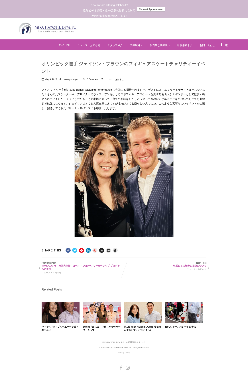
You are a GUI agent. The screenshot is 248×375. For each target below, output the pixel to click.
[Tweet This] (74, 250)
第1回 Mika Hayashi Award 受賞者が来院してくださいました (142, 328)
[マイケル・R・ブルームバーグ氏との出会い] (61, 322)
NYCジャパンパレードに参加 (180, 326)
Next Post (189, 264)
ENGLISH (64, 45)
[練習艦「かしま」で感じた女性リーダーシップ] (102, 322)
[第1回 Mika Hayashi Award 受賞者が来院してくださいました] (143, 322)
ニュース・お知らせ (88, 45)
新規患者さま (184, 45)
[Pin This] (81, 250)
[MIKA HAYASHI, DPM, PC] (47, 36)
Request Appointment (151, 9)
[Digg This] (101, 250)
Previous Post (81, 266)
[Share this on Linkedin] (88, 250)
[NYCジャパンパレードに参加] (184, 322)
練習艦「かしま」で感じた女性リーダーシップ (102, 328)
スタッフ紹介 (115, 45)
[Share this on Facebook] (68, 250)
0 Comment (92, 79)
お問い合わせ (207, 45)
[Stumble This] (94, 250)
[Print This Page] (115, 250)
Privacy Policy (124, 353)
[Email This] (108, 250)
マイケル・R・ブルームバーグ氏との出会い (60, 328)
